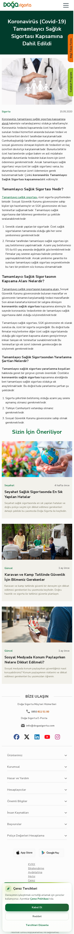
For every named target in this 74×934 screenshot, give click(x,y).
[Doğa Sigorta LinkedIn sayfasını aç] (37, 737)
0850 (40, 711)
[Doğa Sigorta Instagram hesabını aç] (57, 737)
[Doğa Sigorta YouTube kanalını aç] (47, 737)
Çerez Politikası (39, 898)
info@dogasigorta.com (40, 725)
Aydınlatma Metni (35, 874)
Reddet (37, 916)
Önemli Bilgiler (17, 801)
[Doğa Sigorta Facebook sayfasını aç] (16, 737)
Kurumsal (13, 767)
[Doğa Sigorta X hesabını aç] (27, 737)
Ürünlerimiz (14, 755)
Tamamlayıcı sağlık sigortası (19, 197)
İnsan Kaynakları (18, 813)
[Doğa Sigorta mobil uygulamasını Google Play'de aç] (51, 853)
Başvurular (14, 824)
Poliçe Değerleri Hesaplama (25, 836)
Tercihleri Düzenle (37, 925)
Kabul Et (37, 907)
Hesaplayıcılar (16, 790)
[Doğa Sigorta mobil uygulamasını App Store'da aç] (22, 853)
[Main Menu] (65, 5)
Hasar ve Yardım (18, 778)
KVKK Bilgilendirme (36, 866)
